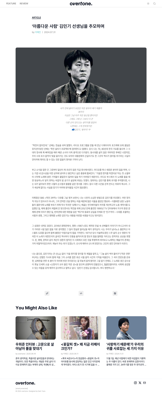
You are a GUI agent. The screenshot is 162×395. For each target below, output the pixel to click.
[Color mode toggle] (148, 3)
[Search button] (154, 3)
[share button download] (115, 293)
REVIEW (24, 3)
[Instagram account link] (135, 383)
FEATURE (11, 3)
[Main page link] (80, 3)
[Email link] (145, 383)
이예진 (38, 32)
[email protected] (22, 388)
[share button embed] (81, 293)
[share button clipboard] (47, 293)
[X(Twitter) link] (140, 383)
